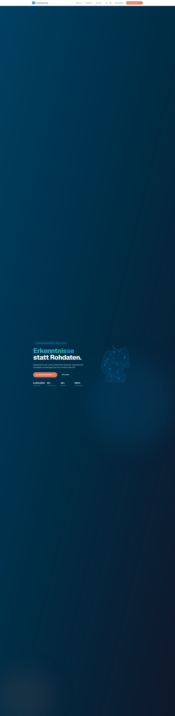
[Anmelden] (141, 3)
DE (106, 3)
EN (110, 3)
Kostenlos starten (133, 3)
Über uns (98, 3)
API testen (65, 375)
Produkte (88, 3)
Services (78, 3)
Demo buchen (119, 3)
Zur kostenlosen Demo (44, 375)
